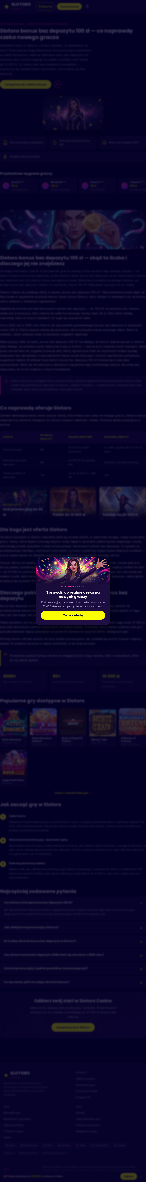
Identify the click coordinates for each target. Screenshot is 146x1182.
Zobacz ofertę (73, 615)
